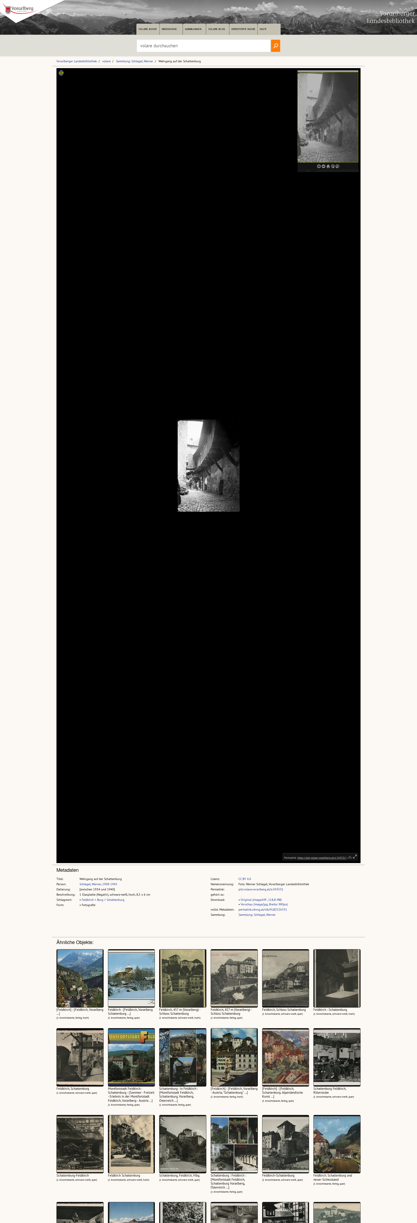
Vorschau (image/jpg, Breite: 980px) (264, 904)
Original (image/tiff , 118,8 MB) (261, 900)
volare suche (148, 29)
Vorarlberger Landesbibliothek (76, 61)
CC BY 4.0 (244, 879)
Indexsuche (169, 29)
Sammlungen (193, 29)
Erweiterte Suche (243, 29)
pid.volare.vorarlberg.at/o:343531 (260, 889)
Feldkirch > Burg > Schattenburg (103, 900)
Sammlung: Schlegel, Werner (134, 61)
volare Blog (216, 29)
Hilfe (263, 29)
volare (106, 61)
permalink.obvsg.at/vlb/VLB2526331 (262, 909)
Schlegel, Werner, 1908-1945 (98, 884)
